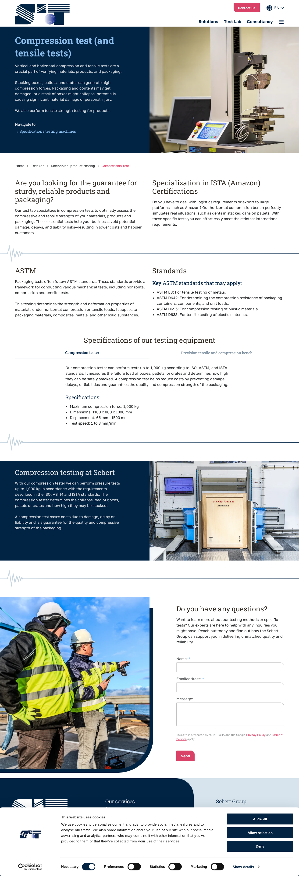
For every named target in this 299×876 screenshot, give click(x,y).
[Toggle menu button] (281, 22)
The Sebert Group (45, 14)
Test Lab (232, 21)
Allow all (260, 819)
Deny (260, 846)
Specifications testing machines (48, 131)
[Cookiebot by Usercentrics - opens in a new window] (30, 866)
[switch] (134, 866)
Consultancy (260, 21)
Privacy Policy (256, 735)
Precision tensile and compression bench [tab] (217, 352)
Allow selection (260, 833)
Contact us (246, 8)
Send (185, 756)
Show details (243, 867)
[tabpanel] (149, 394)
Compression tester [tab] (82, 352)
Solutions (208, 21)
